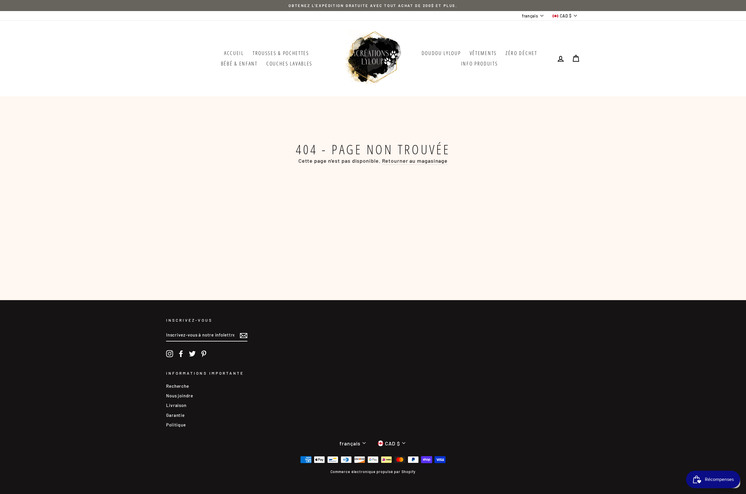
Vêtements (483, 52)
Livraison (176, 405)
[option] (373, 5)
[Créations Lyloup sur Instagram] (169, 353)
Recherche (177, 386)
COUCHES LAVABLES (289, 63)
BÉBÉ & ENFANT (239, 63)
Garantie (175, 415)
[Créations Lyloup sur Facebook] (180, 353)
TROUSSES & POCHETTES (281, 52)
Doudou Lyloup (441, 52)
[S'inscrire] (243, 335)
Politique (176, 424)
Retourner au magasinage (415, 160)
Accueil (234, 52)
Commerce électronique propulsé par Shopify (373, 471)
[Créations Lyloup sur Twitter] (192, 353)
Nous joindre (179, 395)
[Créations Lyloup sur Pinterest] (203, 353)
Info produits (479, 63)
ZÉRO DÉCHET (521, 52)
